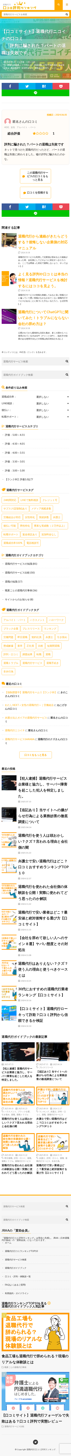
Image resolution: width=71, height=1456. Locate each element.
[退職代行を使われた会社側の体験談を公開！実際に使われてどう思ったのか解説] (9, 891)
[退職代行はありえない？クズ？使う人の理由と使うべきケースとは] (9, 967)
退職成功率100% (41, 68)
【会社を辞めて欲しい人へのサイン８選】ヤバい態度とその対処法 (43, 944)
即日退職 (22, 637)
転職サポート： (10, 416)
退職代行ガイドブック (15, 1268)
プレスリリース (31, 628)
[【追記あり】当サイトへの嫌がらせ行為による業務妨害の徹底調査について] (9, 814)
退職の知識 (11, 581)
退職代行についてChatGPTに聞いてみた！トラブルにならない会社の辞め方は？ (43, 318)
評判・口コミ (10, 654)
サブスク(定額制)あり (15, 508)
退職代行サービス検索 (15, 1259)
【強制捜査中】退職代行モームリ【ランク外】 (31, 692)
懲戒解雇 (8, 645)
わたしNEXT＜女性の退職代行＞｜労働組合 (29, 704)
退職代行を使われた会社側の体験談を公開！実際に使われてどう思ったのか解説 (43, 892)
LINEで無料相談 (50, 65)
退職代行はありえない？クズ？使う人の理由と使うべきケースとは (43, 969)
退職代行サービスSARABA (19, 739)
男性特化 (25, 525)
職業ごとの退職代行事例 (18, 590)
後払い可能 (9, 525)
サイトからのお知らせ (17, 599)
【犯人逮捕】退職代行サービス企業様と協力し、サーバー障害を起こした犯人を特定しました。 (17, 1074)
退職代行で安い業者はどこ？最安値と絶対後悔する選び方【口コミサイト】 (43, 918)
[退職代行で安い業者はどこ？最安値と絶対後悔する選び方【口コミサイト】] (9, 916)
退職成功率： (9, 396)
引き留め (62, 637)
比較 (40, 645)
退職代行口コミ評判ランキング (41, 1449)
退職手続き (52, 662)
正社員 (30, 645)
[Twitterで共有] (27, 86)
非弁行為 (8, 671)
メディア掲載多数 (41, 508)
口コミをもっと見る (35, 754)
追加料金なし (27, 68)
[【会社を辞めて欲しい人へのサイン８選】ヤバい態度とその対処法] (9, 942)
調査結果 (27, 654)
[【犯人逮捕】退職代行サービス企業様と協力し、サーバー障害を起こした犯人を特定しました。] (9, 782)
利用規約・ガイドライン (17, 1293)
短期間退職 (53, 645)
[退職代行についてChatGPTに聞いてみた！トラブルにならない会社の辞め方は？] (9, 316)
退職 (48, 654)
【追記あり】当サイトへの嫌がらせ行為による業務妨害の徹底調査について (43, 816)
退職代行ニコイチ (15, 730)
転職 (38, 654)
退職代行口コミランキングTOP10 (21, 1251)
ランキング (50, 628)
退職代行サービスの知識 (18, 563)
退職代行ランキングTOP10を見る (24, 1303)
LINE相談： (8, 403)
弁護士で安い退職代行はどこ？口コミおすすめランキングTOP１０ (43, 867)
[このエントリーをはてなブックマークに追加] (44, 86)
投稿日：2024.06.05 (57, 114)
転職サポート (10, 534)
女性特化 (30, 517)
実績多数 (38, 65)
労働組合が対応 (12, 517)
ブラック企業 (10, 628)
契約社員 (36, 637)
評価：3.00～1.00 (27, 62)
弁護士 (56, 517)
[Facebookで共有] (10, 86)
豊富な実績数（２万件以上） (20, 65)
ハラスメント (37, 619)
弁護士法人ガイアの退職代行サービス (26, 717)
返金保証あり (29, 534)
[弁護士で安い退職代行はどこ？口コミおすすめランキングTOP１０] (9, 865)
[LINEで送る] (35, 93)
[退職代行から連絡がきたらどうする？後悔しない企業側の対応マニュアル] (9, 240)
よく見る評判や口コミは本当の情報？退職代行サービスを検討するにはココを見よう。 (43, 280)
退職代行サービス (32, 662)
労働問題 (8, 637)
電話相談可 (15, 68)
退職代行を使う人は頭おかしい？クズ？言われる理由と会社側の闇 (43, 841)
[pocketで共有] (61, 86)
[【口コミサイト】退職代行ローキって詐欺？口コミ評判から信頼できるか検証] (9, 1013)
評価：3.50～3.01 (15, 461)
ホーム (8, 1242)
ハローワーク (56, 619)
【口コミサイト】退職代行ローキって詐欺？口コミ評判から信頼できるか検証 (43, 1014)
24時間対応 (9, 499)
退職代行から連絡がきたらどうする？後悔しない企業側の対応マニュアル (43, 242)
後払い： (7, 410)
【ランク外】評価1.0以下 (19, 479)
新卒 (20, 645)
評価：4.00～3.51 (15, 452)
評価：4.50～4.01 (15, 443)
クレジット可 (56, 68)
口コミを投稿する (37, 192)
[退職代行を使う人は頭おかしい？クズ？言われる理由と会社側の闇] (9, 839)
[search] (66, 14)
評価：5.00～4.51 (15, 434)
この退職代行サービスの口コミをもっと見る (37, 176)
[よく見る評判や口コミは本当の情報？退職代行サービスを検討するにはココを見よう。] (9, 278)
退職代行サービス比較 (17, 572)
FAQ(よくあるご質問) (15, 1284)
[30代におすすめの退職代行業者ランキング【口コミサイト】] (9, 993)
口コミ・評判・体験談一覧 (18, 1276)
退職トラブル (10, 662)
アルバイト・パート (14, 619)
